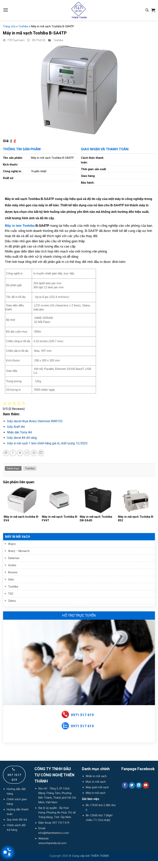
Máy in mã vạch (17, 536)
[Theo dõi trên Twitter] (132, 785)
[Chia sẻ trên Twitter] (20, 453)
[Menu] (5, 10)
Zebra (12, 601)
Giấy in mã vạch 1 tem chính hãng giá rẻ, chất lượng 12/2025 (47, 443)
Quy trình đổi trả (17, 819)
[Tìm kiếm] (147, 10)
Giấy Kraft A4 (16, 427)
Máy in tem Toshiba (19, 225)
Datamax (13, 558)
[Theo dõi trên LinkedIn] (139, 785)
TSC (10, 593)
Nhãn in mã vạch (96, 776)
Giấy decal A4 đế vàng (22, 438)
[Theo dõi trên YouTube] (146, 785)
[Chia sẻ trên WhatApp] (6, 453)
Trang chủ (9, 26)
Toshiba (13, 586)
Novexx (12, 572)
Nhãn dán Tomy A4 (19, 432)
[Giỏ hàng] (153, 10)
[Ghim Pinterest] (34, 453)
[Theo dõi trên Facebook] (125, 785)
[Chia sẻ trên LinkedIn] (41, 453)
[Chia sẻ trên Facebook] (13, 453)
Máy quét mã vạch (97, 787)
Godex (12, 565)
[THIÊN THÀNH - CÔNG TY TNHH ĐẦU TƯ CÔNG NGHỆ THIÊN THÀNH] (79, 10)
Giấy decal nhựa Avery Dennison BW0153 (35, 421)
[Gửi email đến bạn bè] (27, 453)
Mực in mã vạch (96, 781)
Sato (11, 579)
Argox (12, 544)
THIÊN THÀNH (99, 856)
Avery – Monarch (19, 551)
